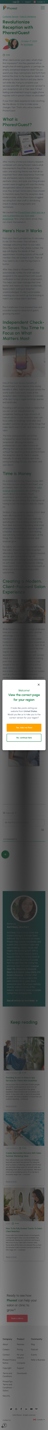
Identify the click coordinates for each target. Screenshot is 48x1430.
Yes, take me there (24, 727)
